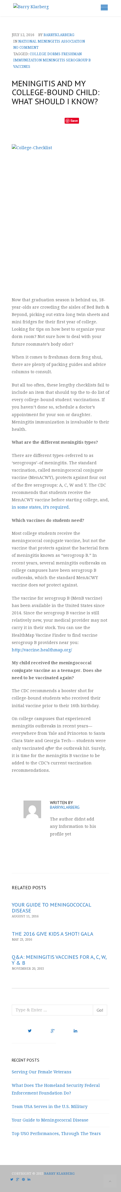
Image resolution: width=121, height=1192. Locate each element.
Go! (100, 1010)
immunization (27, 60)
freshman (71, 54)
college (38, 54)
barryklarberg (58, 35)
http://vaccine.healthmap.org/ (42, 650)
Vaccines (21, 67)
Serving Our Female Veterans (41, 1072)
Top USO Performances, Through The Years (56, 1133)
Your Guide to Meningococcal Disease (51, 907)
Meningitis (54, 60)
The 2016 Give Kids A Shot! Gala (52, 933)
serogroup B (78, 60)
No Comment (25, 48)
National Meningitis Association (51, 41)
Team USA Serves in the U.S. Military (50, 1106)
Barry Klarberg (59, 1174)
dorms (53, 54)
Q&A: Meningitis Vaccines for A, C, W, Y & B (59, 960)
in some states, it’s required (40, 507)
